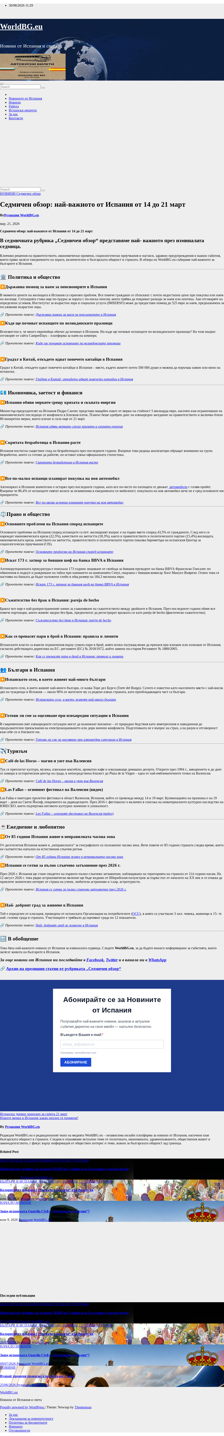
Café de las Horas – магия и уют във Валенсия (69, 781)
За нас (13, 114)
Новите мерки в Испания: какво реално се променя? (39, 1118)
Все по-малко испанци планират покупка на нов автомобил (79, 502)
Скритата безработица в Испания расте (67, 462)
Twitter (112, 960)
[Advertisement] (112, 154)
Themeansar (83, 1407)
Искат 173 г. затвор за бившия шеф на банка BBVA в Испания (82, 584)
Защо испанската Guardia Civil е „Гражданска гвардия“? (45, 1211)
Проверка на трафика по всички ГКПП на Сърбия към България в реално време (64, 1169)
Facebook (95, 960)
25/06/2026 (8, 1385)
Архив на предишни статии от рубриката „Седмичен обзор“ (63, 968)
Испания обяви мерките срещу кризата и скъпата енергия (79, 426)
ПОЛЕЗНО (63, 1160)
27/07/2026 (8, 1321)
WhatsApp (157, 960)
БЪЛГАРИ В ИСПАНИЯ (19, 1160)
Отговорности (19, 1430)
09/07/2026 (8, 1363)
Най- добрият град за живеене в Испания (67, 925)
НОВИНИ (8, 194)
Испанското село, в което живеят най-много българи (76, 699)
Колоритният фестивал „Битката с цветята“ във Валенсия (46, 1190)
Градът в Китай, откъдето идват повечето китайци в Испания (84, 379)
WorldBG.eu (21, 26)
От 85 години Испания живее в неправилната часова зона (79, 857)
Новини (15, 102)
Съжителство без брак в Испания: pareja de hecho (73, 620)
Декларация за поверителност (31, 1418)
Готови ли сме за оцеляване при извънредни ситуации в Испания (83, 739)
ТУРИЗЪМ (80, 1160)
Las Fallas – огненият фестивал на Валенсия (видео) (75, 813)
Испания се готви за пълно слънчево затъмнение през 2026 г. (81, 889)
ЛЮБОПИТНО (50, 1181)
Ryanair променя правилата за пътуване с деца (37, 1376)
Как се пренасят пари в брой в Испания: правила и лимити (79, 656)
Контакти (16, 118)
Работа (14, 106)
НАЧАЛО (8, 1203)
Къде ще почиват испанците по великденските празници (78, 343)
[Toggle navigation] (2, 83)
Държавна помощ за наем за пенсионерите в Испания (76, 314)
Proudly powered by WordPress (22, 1407)
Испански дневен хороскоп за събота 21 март (33, 1114)
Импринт (16, 1426)
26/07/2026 (8, 1342)
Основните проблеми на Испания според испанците (74, 552)
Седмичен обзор (28, 194)
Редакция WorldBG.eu (21, 215)
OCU (136, 914)
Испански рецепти (23, 110)
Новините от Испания (25, 98)
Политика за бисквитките (28, 1422)
